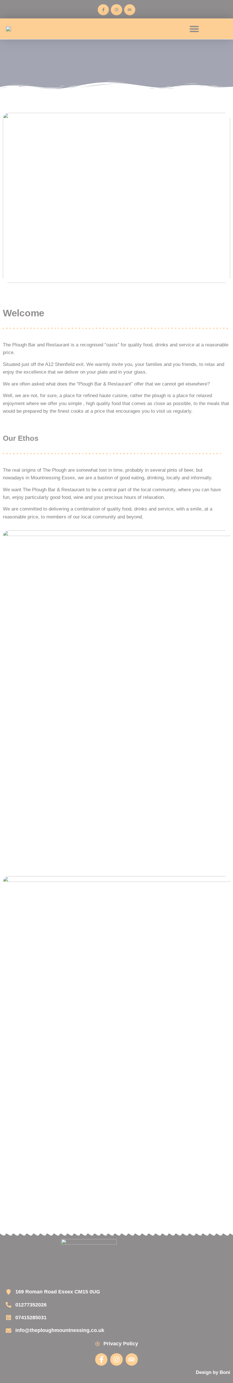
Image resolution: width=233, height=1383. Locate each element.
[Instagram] (116, 9)
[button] (194, 28)
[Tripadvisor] (129, 9)
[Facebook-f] (103, 9)
